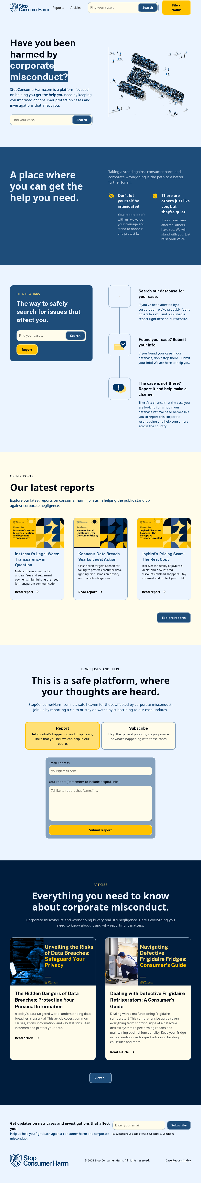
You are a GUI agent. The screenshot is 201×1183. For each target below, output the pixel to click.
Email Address (59, 763)
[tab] (62, 736)
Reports (58, 7)
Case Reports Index (178, 1160)
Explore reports (174, 618)
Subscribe (178, 1125)
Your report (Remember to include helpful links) (84, 782)
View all (100, 1078)
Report (27, 349)
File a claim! (176, 7)
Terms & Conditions (163, 1133)
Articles (75, 7)
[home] (29, 7)
